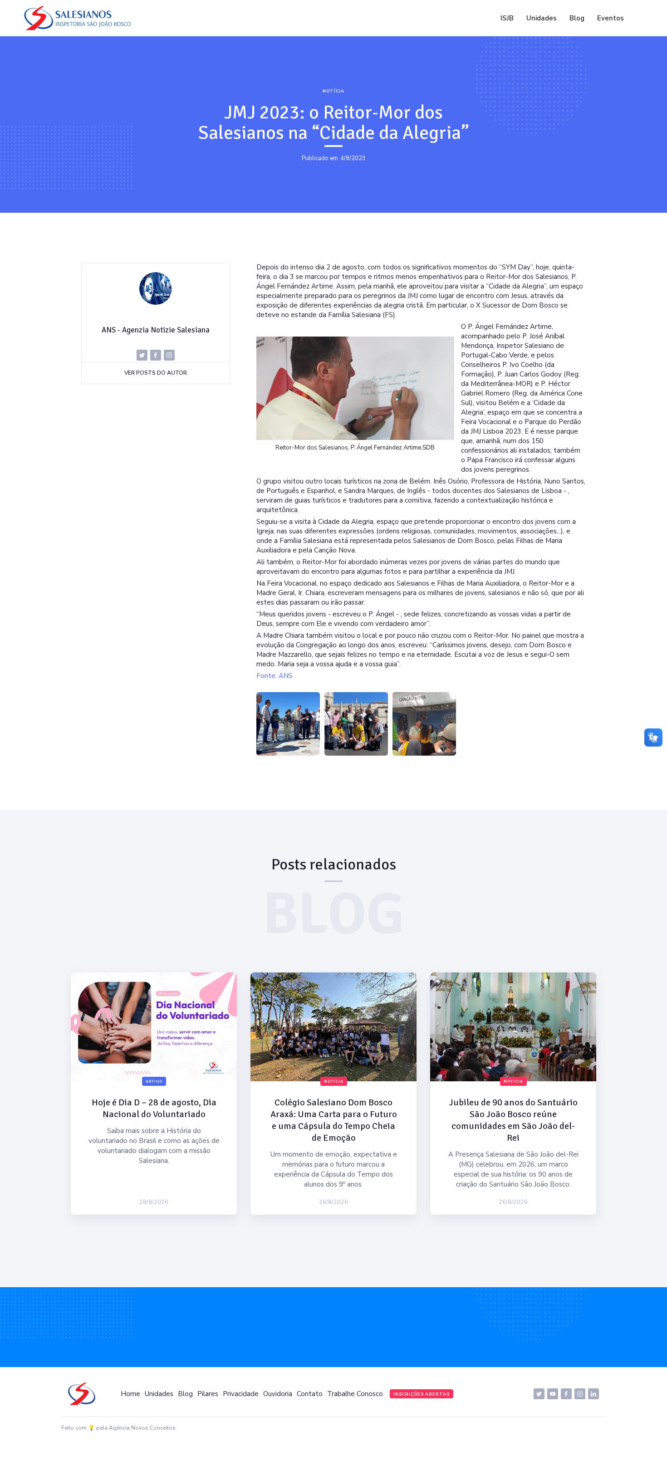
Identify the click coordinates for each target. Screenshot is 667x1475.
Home (130, 1393)
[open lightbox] (288, 724)
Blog (576, 18)
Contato (310, 1393)
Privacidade (241, 1393)
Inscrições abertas (421, 1394)
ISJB (507, 18)
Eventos (610, 18)
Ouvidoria (277, 1393)
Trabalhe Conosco (355, 1393)
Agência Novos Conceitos (142, 1427)
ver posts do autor (155, 372)
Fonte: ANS (274, 675)
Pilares (207, 1393)
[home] (80, 18)
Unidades (541, 18)
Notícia (333, 91)
